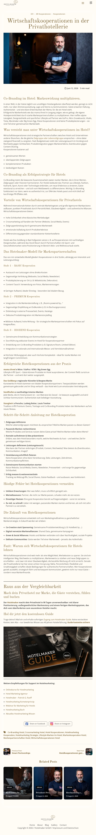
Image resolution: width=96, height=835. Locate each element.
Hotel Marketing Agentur (17, 693)
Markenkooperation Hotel (74, 735)
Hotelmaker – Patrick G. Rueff (19, 697)
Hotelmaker (13, 602)
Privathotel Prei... (43, 793)
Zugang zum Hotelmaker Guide (57, 619)
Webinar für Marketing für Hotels (20, 705)
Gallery (54, 825)
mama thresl (10, 369)
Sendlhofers (9, 392)
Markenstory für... (13, 793)
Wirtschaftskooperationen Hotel (45, 738)
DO (32, 14)
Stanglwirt (8, 403)
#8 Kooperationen (43, 14)
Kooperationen (59, 14)
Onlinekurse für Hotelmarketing (20, 689)
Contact (63, 825)
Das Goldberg (10, 380)
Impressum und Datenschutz (66, 828)
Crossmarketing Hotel (34, 732)
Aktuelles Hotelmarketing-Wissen (20, 713)
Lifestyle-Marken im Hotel (50, 735)
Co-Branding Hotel (16, 732)
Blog (47, 825)
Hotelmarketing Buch (15, 709)
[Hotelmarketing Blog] (11, 3)
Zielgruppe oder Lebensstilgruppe (49, 138)
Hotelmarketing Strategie (27, 735)
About (40, 825)
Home (32, 825)
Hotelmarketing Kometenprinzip (20, 701)
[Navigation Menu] (83, 3)
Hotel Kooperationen (54, 732)
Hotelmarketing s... (74, 793)
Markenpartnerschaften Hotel (17, 738)
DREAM (9, 787)
